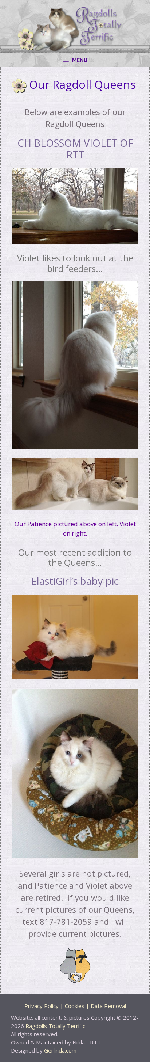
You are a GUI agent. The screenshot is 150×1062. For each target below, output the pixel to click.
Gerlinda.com (60, 1050)
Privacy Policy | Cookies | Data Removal (75, 1005)
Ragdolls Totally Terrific (55, 1026)
